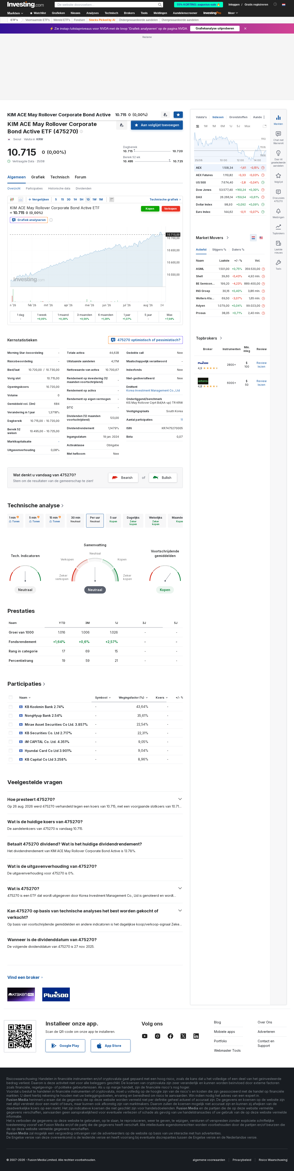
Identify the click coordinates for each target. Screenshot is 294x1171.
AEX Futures (204, 175)
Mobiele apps (224, 1032)
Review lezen (262, 364)
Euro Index (203, 212)
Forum (80, 177)
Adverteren (266, 1032)
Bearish (127, 478)
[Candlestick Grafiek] (11, 199)
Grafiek (38, 177)
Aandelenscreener (185, 13)
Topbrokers (206, 338)
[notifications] (275, 4)
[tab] (14, 521)
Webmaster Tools (227, 1050)
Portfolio (220, 1041)
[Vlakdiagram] (20, 199)
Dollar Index (204, 204)
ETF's (14, 20)
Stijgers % (219, 249)
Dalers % (238, 249)
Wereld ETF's (62, 20)
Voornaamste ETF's (37, 20)
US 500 (201, 182)
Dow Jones (203, 189)
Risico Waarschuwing (273, 1160)
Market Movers (209, 237)
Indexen (217, 117)
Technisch (59, 177)
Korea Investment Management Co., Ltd (153, 390)
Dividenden (83, 188)
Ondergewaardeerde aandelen (138, 20)
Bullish (166, 478)
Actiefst (201, 249)
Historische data (59, 188)
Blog (217, 1022)
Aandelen (259, 117)
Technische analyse (33, 505)
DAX (199, 197)
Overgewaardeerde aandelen (180, 20)
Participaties (34, 188)
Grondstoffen (238, 117)
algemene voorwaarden (209, 1160)
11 (182, 419)
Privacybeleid (242, 1160)
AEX (199, 167)
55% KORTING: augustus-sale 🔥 (198, 4)
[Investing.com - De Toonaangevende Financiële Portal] (25, 4)
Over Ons (265, 1022)
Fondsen (79, 20)
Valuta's (201, 117)
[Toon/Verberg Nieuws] (111, 199)
